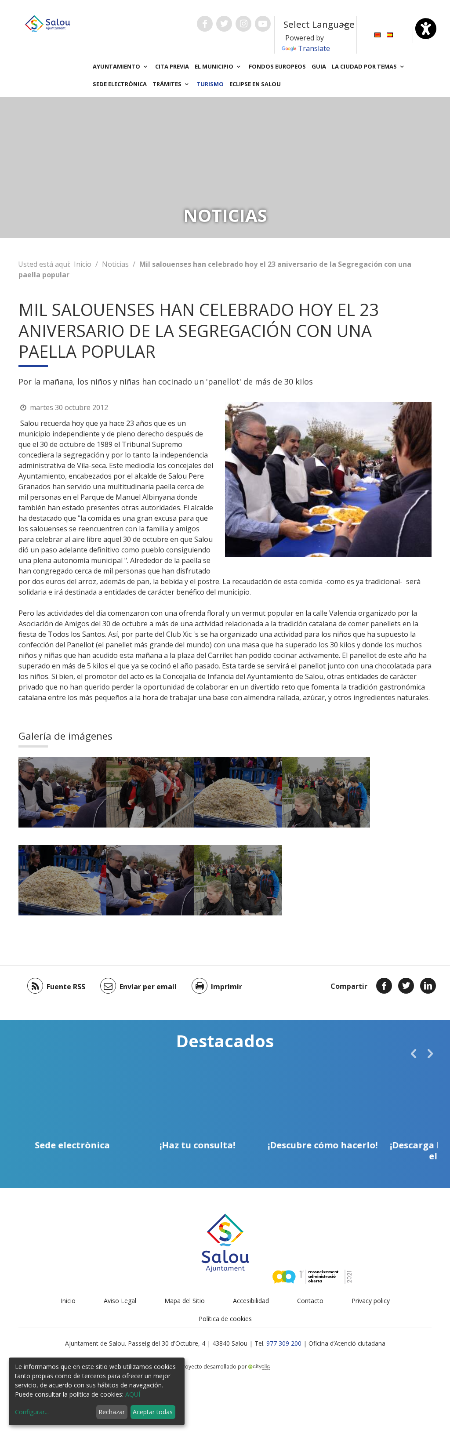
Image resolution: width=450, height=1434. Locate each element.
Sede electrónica (120, 84)
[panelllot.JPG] (238, 792)
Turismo (210, 84)
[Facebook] (384, 986)
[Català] (377, 34)
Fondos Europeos (277, 66)
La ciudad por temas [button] (365, 66)
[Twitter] (406, 986)
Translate (314, 48)
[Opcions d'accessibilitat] (426, 29)
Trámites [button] (167, 84)
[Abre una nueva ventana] (205, 24)
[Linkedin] (428, 986)
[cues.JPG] (326, 792)
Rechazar (111, 1412)
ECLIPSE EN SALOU (255, 84)
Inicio (82, 264)
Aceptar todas (153, 1412)
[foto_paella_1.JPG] (62, 792)
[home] (47, 23)
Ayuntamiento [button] (117, 66)
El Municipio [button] (215, 66)
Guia (319, 66)
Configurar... (32, 1412)
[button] (413, 1053)
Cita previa (172, 66)
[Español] (390, 34)
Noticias (115, 264)
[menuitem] (377, 34)
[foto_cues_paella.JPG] (150, 792)
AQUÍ (132, 1394)
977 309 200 (283, 1343)
